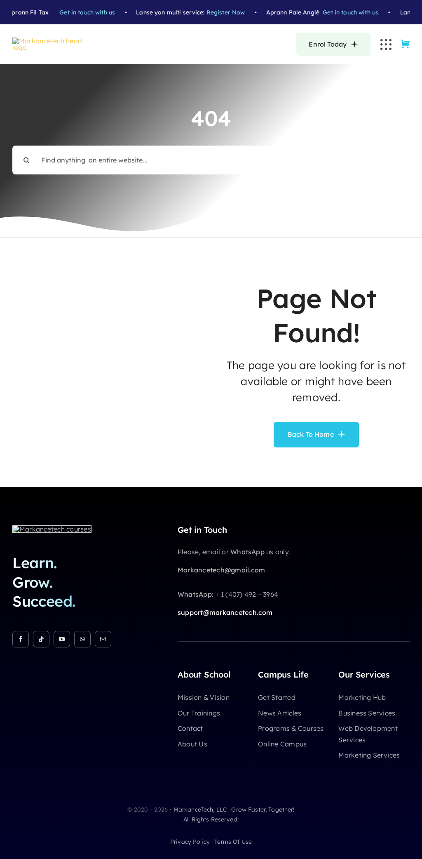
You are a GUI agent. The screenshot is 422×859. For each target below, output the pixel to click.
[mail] (103, 639)
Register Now (220, 12)
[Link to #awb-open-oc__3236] (386, 44)
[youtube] (62, 639)
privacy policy (190, 841)
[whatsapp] (82, 639)
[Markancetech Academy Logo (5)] (51, 41)
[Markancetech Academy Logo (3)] (52, 529)
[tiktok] (41, 639)
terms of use (233, 841)
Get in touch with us (82, 12)
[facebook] (20, 639)
